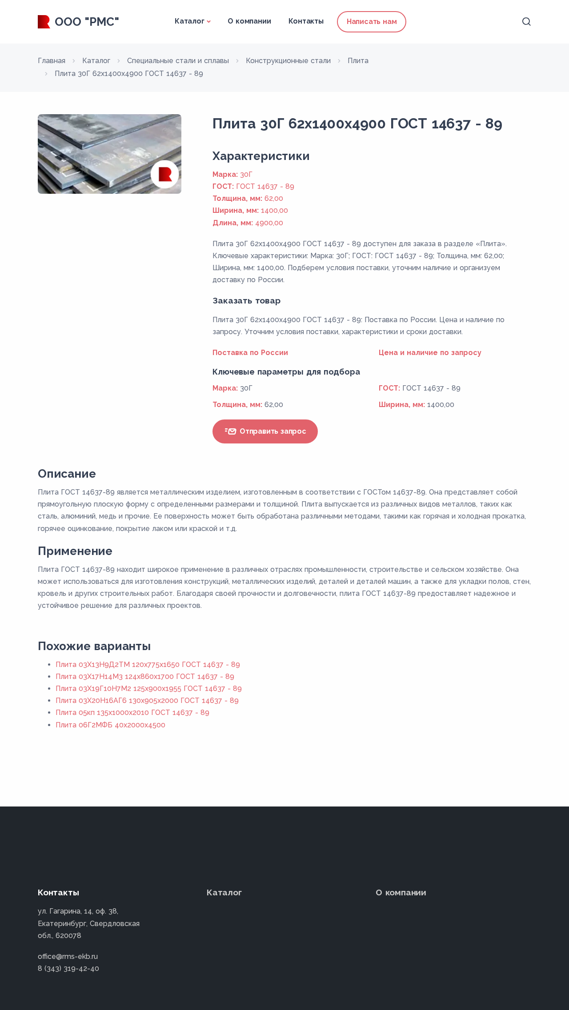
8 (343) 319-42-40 (68, 968)
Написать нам (372, 21)
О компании (249, 21)
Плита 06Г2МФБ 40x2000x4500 (110, 725)
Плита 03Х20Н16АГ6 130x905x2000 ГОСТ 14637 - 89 (147, 700)
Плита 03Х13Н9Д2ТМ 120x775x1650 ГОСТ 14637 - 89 (148, 664)
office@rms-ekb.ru (68, 956)
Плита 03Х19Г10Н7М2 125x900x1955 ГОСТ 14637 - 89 (149, 688)
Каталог (189, 21)
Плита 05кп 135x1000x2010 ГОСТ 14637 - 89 (132, 712)
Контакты (306, 21)
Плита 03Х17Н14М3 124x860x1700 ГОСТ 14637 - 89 (145, 676)
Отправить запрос (271, 431)
